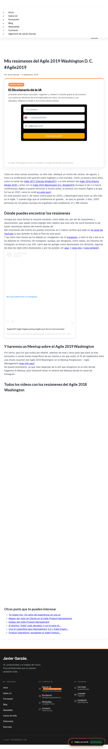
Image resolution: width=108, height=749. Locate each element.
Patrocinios (8, 721)
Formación (13, 19)
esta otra (77, 248)
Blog (5, 704)
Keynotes (7, 726)
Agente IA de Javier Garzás (22, 33)
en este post (43, 192)
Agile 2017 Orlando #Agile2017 (40, 181)
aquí (66, 248)
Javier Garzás (13, 75)
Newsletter (8, 710)
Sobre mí (7, 693)
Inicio (5, 687)
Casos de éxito (10, 715)
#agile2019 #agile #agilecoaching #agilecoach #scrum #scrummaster (36, 329)
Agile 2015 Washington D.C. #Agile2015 (54, 185)
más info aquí (27, 363)
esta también (91, 248)
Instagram (72, 237)
